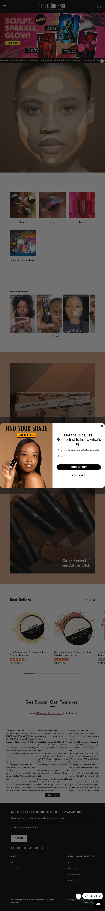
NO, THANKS (78, 475)
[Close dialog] (102, 426)
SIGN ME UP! (79, 467)
